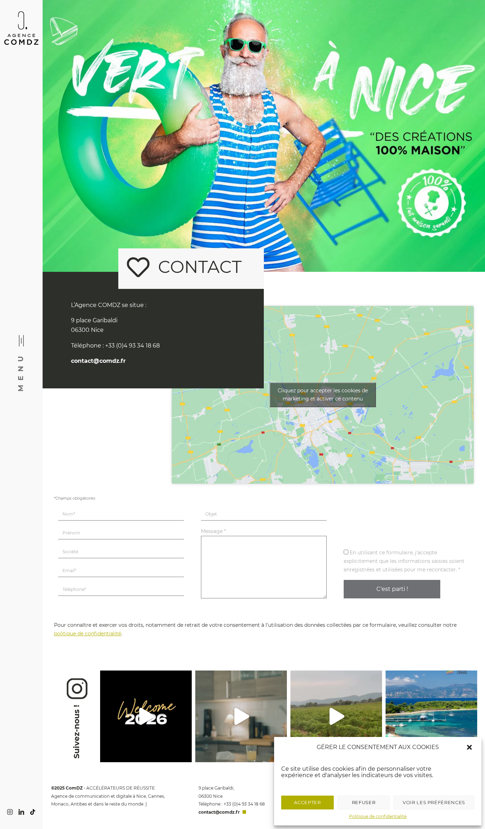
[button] (470, 747)
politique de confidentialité (87, 633)
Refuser (364, 802)
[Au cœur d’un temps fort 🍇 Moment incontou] (336, 716)
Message (213, 531)
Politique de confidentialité (378, 816)
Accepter (307, 802)
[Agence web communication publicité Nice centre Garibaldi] (21, 28)
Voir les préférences (434, 802)
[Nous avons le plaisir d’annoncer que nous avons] (431, 716)
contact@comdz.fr (98, 360)
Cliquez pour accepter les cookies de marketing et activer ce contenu (323, 394)
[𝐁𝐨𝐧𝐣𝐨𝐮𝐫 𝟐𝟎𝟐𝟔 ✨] (146, 716)
